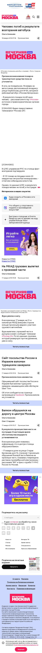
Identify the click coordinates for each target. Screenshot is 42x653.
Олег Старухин (8, 421)
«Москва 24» (7, 336)
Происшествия (23, 38)
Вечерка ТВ (25, 539)
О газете (16, 579)
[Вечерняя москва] (21, 598)
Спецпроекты (26, 545)
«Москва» (34, 99)
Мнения (7, 545)
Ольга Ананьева (8, 34)
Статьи (7, 542)
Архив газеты (25, 542)
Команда (31, 585)
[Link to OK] (13, 528)
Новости (8, 539)
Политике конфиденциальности (25, 645)
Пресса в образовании (29, 548)
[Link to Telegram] (28, 528)
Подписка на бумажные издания (20, 582)
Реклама (24, 579)
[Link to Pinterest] (8, 533)
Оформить (14, 567)
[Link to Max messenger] (3, 528)
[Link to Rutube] (3, 533)
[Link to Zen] (18, 528)
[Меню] (38, 17)
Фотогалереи (10, 548)
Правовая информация (26, 589)
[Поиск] (33, 17)
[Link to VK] (8, 528)
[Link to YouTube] (23, 528)
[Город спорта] (28, 17)
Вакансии (22, 585)
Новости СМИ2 (8, 261)
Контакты (11, 589)
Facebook (19, 395)
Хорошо (21, 649)
